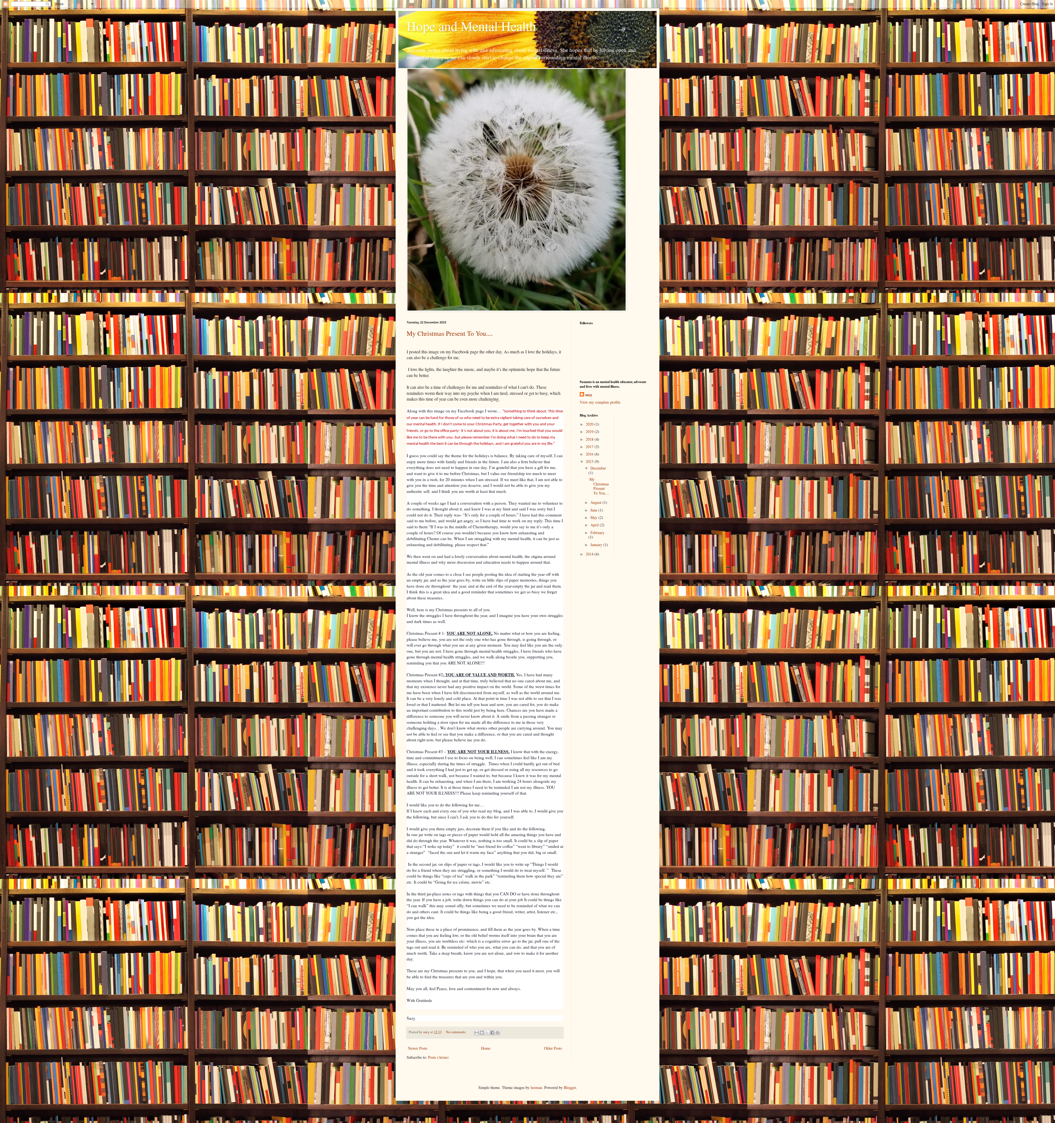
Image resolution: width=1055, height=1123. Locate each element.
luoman (536, 1087)
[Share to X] (487, 1032)
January (596, 544)
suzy (588, 395)
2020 (590, 424)
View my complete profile (600, 402)
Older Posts (553, 1048)
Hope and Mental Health (471, 26)
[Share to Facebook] (492, 1032)
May (594, 517)
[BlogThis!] (482, 1032)
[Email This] (476, 1032)
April (595, 524)
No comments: (456, 1032)
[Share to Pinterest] (497, 1032)
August (596, 502)
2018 (590, 439)
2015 (590, 461)
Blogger (570, 1087)
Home (485, 1048)
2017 (590, 446)
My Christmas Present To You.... (450, 333)
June (594, 510)
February (597, 532)
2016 (590, 454)
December (598, 468)
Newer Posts (417, 1048)
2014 (590, 554)
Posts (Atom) (438, 1057)
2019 (590, 431)
